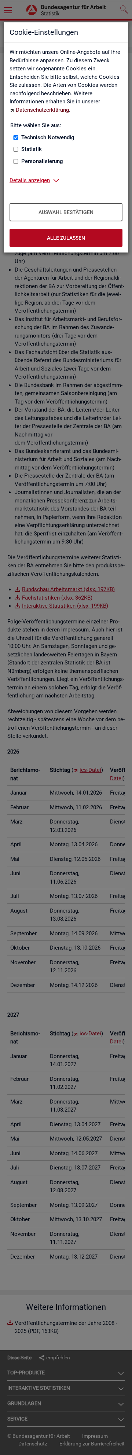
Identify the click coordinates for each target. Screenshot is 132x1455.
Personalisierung (42, 161)
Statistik (31, 149)
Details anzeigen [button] (30, 180)
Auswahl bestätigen (66, 212)
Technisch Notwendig (47, 137)
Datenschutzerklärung (42, 110)
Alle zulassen (66, 238)
